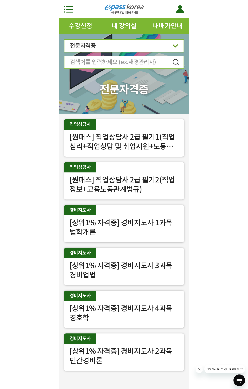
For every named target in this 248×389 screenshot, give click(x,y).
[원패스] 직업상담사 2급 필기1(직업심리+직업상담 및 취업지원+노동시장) (122, 146)
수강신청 (80, 26)
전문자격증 (83, 45)
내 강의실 (124, 26)
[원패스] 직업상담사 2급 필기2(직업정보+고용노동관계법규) (122, 184)
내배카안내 (167, 26)
